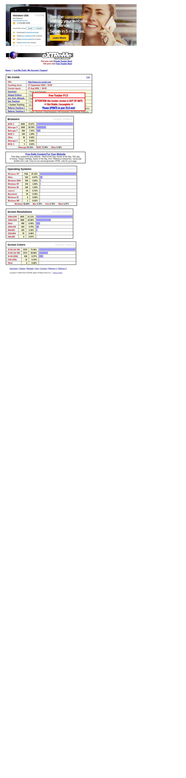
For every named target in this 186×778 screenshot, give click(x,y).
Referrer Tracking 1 (16, 108)
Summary (12, 92)
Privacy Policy (57, 273)
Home (8, 70)
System (43, 268)
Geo (37, 268)
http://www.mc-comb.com (39, 82)
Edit (88, 77)
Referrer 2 (62, 268)
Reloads (30, 268)
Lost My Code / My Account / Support (30, 70)
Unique (22, 268)
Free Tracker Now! (64, 64)
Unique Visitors (15, 95)
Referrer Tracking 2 (16, 111)
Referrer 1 (52, 268)
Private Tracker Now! (63, 61)
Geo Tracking (14, 101)
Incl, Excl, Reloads (16, 98)
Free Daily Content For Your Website (45, 154)
